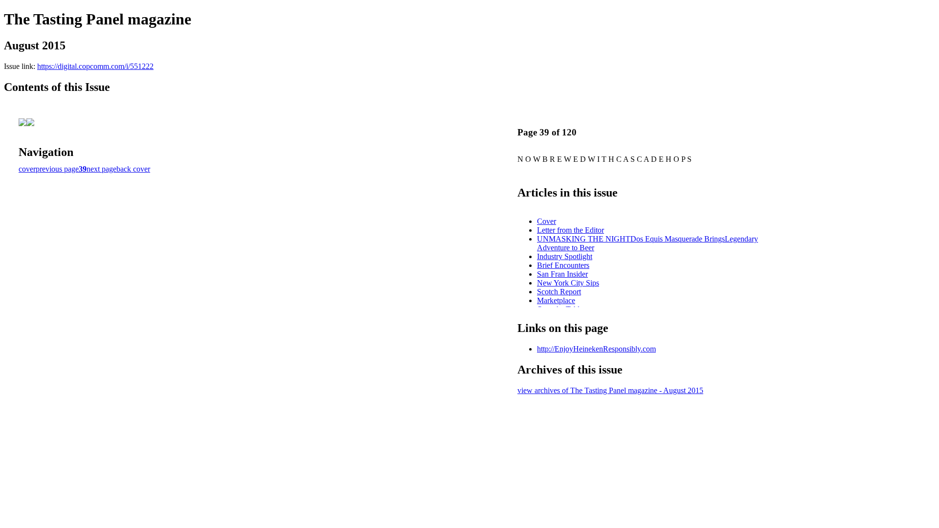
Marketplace (556, 300)
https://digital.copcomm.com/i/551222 (95, 66)
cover (27, 169)
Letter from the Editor (570, 230)
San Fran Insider (562, 274)
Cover (546, 221)
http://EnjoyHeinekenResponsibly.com (596, 349)
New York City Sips (568, 283)
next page (101, 169)
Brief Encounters (563, 265)
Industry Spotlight (564, 256)
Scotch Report (559, 291)
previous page (57, 169)
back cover (133, 169)
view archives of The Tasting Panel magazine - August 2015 (610, 390)
